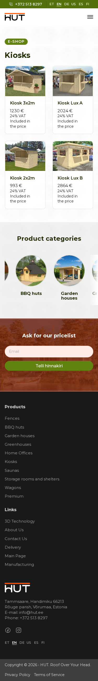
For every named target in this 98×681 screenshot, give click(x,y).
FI (87, 4)
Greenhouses (18, 444)
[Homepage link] (17, 587)
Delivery (13, 547)
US (73, 4)
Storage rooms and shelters (32, 478)
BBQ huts (28, 293)
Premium (14, 496)
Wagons (13, 487)
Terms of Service (49, 674)
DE (66, 4)
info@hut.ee (31, 612)
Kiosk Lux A (70, 103)
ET (51, 4)
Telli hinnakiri (49, 365)
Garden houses (66, 296)
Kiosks (11, 461)
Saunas (12, 470)
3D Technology (20, 521)
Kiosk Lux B (70, 178)
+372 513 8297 (34, 617)
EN (59, 4)
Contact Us (16, 538)
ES (81, 4)
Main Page (15, 555)
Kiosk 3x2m (22, 103)
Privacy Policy (17, 674)
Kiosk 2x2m (22, 178)
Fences (12, 418)
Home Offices (18, 452)
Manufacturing (19, 564)
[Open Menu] (90, 17)
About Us (14, 529)
